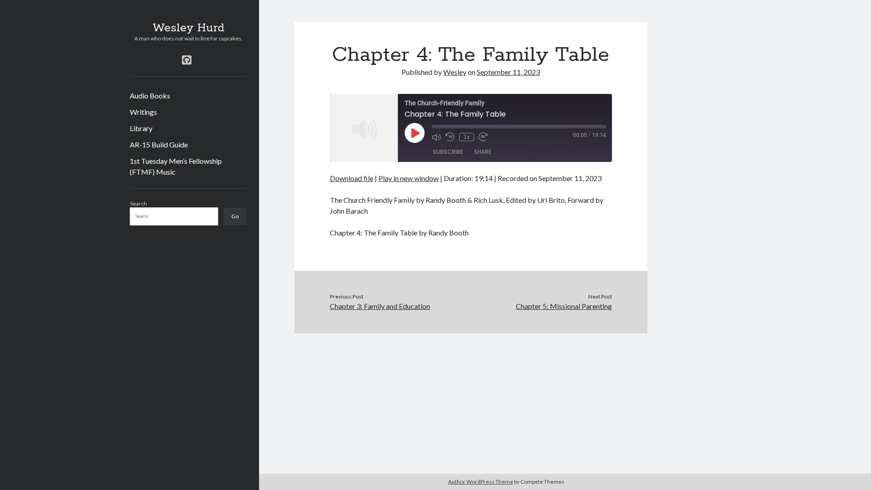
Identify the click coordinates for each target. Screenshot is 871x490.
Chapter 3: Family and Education (380, 306)
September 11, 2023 (508, 72)
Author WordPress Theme (480, 481)
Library (141, 128)
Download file (351, 178)
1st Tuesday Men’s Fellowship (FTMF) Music (176, 166)
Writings (143, 112)
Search (138, 203)
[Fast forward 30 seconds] (483, 137)
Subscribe (448, 152)
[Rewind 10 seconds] (450, 137)
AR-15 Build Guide (159, 144)
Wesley (454, 72)
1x (467, 137)
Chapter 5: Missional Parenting (564, 306)
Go (235, 216)
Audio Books (150, 95)
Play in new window (408, 178)
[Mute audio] (436, 137)
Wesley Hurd (188, 28)
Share (482, 152)
